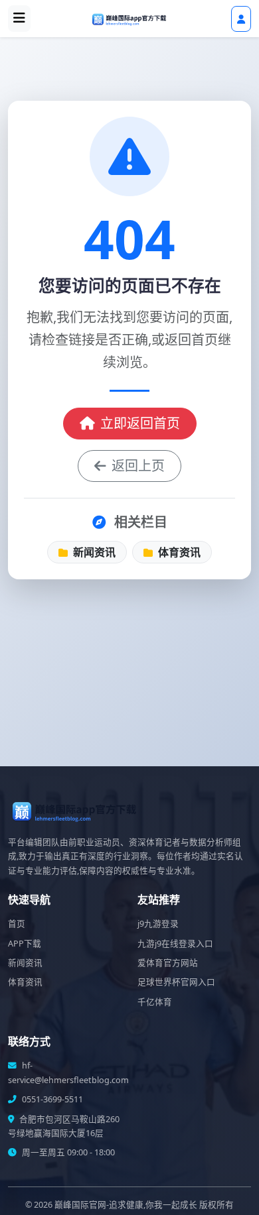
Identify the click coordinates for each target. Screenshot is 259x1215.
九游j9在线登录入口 (175, 943)
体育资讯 (178, 552)
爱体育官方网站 (167, 962)
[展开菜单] (19, 18)
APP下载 (24, 943)
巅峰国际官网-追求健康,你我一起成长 (125, 1204)
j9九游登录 (158, 923)
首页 (16, 923)
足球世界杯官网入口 (176, 982)
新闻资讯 (93, 552)
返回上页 (138, 466)
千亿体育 (154, 1002)
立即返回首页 (140, 423)
